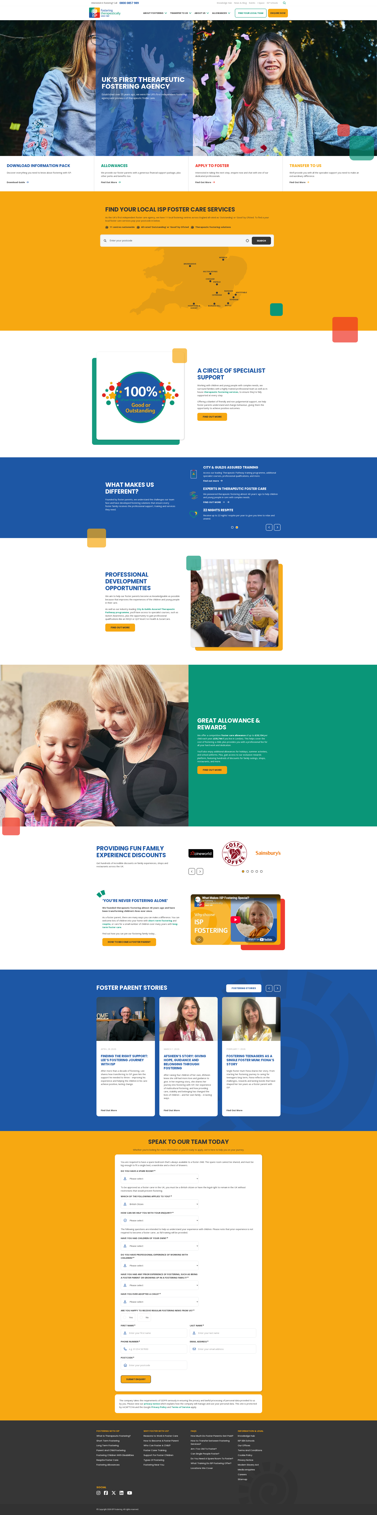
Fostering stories (244, 988)
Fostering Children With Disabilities (115, 1455)
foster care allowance (233, 735)
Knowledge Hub (246, 1435)
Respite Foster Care (107, 1460)
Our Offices (244, 1445)
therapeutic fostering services (221, 391)
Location (247, 240)
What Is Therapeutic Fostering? (113, 1435)
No (147, 1317)
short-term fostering (160, 920)
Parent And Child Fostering (110, 1450)
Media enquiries (246, 1469)
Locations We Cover (202, 1468)
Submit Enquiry (135, 1379)
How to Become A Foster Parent (161, 1440)
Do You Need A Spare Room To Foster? (212, 1458)
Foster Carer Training (155, 1450)
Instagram (99, 1493)
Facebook (106, 1493)
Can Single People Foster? (205, 1453)
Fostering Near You (154, 1464)
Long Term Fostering (107, 1445)
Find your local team (250, 13)
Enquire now (278, 13)
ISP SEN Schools (246, 1440)
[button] (232, 527)
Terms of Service (180, 1407)
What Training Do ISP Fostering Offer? (211, 1463)
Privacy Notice (245, 1460)
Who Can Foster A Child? (157, 1445)
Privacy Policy (159, 1407)
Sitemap (242, 1479)
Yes (131, 1317)
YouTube (130, 1493)
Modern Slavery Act (248, 1464)
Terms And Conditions (250, 1450)
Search (261, 240)
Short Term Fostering (107, 1440)
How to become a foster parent (129, 942)
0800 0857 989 (129, 2)
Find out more (212, 416)
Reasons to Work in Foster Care (161, 1435)
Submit (105, 240)
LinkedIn (122, 1493)
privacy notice (152, 1403)
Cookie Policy (245, 1455)
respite (106, 923)
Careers (242, 1474)
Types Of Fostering (154, 1460)
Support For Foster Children (158, 1455)
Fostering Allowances (108, 1464)
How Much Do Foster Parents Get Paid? (212, 1435)
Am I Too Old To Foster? (204, 1448)
